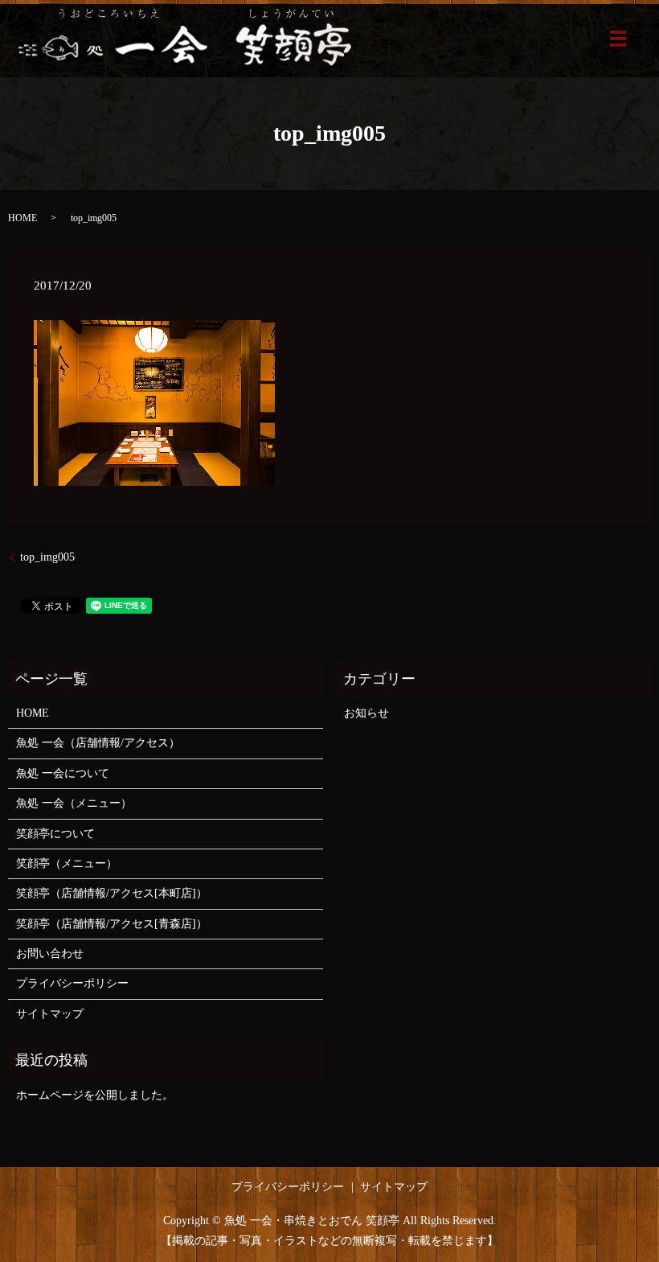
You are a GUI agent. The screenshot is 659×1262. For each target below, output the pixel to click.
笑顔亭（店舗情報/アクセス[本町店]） (111, 893)
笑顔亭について (55, 834)
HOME (22, 218)
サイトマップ (50, 1014)
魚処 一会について (62, 773)
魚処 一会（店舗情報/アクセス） (98, 743)
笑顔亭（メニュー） (66, 863)
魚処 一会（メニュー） (74, 803)
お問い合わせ (50, 954)
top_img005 (47, 557)
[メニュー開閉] (618, 39)
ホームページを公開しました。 (95, 1095)
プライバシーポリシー (72, 983)
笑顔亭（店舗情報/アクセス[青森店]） (111, 924)
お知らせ (366, 713)
